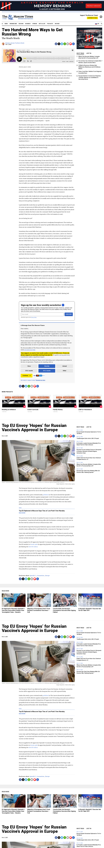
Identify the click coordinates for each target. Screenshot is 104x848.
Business (28, 23)
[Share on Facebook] (56, 44)
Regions (21, 23)
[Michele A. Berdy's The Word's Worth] (3, 44)
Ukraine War (13, 23)
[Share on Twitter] (59, 44)
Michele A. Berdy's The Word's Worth (14, 43)
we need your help (29, 350)
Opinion (34, 23)
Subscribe (69, 314)
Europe (47, 575)
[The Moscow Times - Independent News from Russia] (17, 17)
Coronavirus (40, 575)
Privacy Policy (34, 317)
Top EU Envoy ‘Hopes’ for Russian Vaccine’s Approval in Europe (34, 427)
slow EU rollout (33, 546)
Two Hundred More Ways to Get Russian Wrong (32, 32)
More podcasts (7, 392)
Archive (57, 23)
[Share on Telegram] (62, 44)
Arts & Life (42, 23)
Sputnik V (33, 575)
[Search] (101, 24)
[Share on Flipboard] (70, 44)
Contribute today (92, 17)
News (6, 23)
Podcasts (50, 23)
